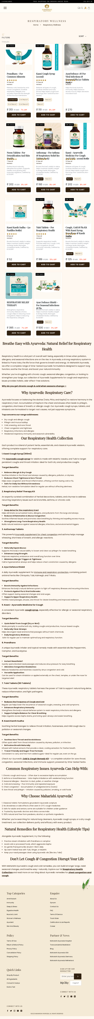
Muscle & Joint (12, 914)
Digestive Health (13, 910)
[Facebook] (61, 996)
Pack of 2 (48, 100)
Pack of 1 (40, 100)
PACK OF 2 (78, 254)
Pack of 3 (40, 104)
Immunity (10, 903)
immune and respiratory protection (51, 572)
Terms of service (56, 914)
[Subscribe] (77, 976)
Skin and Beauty (13, 926)
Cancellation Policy (14, 953)
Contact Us (54, 906)
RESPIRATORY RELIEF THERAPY (18, 304)
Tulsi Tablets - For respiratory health (45, 229)
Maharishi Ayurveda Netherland (62, 960)
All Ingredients (12, 979)
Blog (51, 949)
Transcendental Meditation (60, 945)
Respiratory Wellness (52, 25)
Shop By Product (13, 975)
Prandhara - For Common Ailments (16, 75)
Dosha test (11, 987)
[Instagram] (68, 996)
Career (52, 926)
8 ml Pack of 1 (12, 104)
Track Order (54, 918)
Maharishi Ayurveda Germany (61, 957)
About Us (53, 899)
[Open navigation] (5, 8)
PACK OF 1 (70, 254)
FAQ (51, 910)
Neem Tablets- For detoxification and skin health (18, 154)
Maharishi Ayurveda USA (59, 953)
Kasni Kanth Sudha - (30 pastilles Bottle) (18, 229)
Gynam (53, 903)
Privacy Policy (12, 949)
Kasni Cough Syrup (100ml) (45, 75)
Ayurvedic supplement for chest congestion (36, 534)
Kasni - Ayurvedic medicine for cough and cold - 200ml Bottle (77, 154)
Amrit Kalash (11, 899)
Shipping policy (12, 957)
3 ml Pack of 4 (12, 100)
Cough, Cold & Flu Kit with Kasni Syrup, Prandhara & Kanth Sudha (76, 229)
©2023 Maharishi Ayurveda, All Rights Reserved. (47, 1014)
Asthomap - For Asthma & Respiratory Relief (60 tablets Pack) (48, 154)
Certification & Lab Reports (60, 922)
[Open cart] (88, 7)
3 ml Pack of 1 (24, 100)
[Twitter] (64, 996)
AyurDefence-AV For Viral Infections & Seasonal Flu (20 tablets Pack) (77, 75)
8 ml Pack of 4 (23, 104)
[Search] (82, 7)
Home (35, 25)
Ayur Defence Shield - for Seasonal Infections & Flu (47, 304)
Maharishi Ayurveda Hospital (61, 941)
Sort (81, 36)
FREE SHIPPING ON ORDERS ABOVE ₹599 (41, 1)
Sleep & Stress (12, 906)
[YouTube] (71, 996)
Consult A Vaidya (13, 983)
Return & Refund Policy (15, 945)
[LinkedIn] (75, 996)
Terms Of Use (11, 941)
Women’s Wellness (14, 918)
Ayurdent (10, 922)
